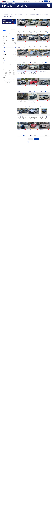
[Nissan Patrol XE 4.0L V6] (44, 26)
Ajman (12, 79)
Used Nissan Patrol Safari (13, 14)
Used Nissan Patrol (6, 14)
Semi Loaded (10, 64)
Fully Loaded (6, 66)
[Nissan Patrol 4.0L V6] (44, 85)
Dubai (5, 79)
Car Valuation (39, 1)
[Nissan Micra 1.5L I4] (33, 56)
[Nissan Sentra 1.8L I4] (22, 115)
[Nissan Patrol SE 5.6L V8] (44, 71)
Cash (6, 40)
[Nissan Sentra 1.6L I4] (33, 129)
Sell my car (46, 1)
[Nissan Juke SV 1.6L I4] (33, 100)
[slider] (4, 43)
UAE (14, 1)
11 (38, 141)
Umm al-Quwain (6, 82)
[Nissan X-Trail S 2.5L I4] (33, 71)
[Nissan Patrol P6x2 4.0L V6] (22, 100)
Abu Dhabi (9, 79)
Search (12, 16)
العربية (12, 1)
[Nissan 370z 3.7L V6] (33, 85)
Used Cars (25, 1)
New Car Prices (34, 1)
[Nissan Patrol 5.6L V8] (22, 41)
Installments (29, 1)
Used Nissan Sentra (6, 16)
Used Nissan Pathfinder (39, 14)
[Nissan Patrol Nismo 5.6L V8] (22, 71)
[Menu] (49, 1)
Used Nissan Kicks (26, 14)
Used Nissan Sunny (46, 14)
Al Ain (10, 82)
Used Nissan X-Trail (20, 14)
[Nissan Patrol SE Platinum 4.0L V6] (33, 26)
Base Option (6, 64)
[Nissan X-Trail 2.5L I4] (44, 41)
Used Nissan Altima (32, 14)
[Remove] (5, 30)
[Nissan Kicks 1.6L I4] (44, 56)
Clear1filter (14, 26)
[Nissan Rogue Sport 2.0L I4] (44, 115)
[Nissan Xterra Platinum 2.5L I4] (22, 26)
